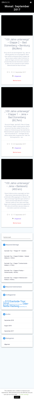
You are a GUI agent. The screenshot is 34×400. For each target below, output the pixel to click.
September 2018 (9, 320)
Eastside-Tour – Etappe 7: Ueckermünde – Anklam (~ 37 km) (16, 264)
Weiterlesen (17, 80)
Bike (4, 301)
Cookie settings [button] (24, 394)
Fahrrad (15, 304)
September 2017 (9, 331)
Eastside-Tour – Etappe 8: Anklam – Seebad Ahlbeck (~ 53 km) (16, 257)
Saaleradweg (22, 306)
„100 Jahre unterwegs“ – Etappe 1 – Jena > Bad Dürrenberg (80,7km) (17, 116)
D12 (7, 301)
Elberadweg (11, 304)
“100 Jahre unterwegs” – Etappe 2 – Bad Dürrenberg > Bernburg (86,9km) (17, 44)
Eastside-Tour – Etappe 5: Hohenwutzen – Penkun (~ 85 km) (16, 278)
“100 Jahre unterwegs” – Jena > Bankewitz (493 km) (17, 186)
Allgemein (18, 76)
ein (6, 2)
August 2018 (8, 325)
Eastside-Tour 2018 (14, 302)
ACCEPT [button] (17, 397)
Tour (26, 306)
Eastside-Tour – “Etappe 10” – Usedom (15, 251)
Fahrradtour (20, 304)
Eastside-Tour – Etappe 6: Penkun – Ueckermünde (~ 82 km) (14, 271)
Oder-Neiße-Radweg (16, 305)
